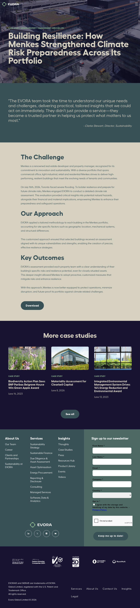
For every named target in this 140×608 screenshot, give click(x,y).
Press (61, 455)
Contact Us (110, 588)
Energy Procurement (41, 472)
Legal (74, 596)
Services (36, 438)
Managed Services (40, 492)
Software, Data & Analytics (39, 499)
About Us (12, 438)
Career (9, 449)
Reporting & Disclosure (36, 479)
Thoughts (63, 444)
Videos (62, 476)
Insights (64, 438)
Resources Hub (66, 460)
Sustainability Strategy (37, 445)
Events (61, 471)
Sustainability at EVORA (14, 465)
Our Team (10, 444)
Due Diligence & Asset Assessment (40, 460)
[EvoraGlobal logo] (10, 4)
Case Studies (65, 449)
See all (70, 413)
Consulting (36, 486)
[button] (136, 4)
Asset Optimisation (40, 467)
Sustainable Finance (41, 452)
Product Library (66, 465)
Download (32, 305)
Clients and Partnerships (12, 456)
